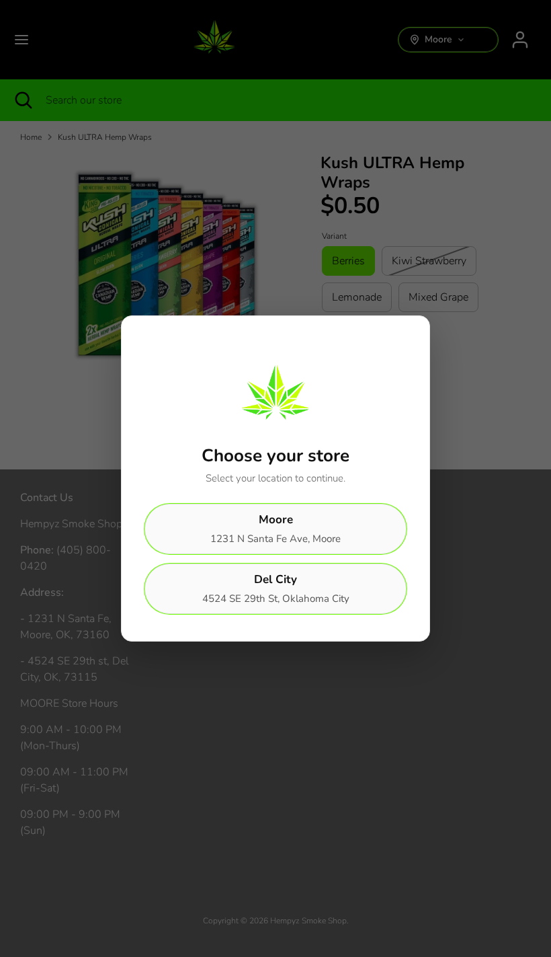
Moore (275, 528)
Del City (275, 588)
